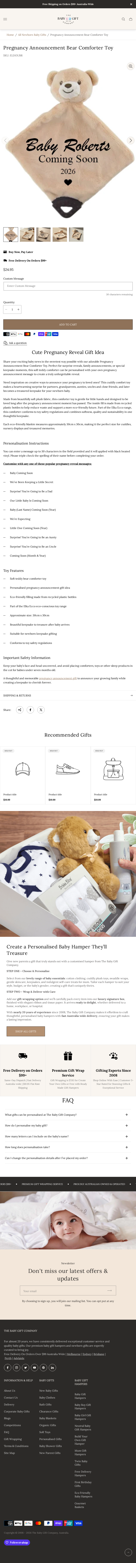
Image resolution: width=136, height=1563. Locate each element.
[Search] (123, 19)
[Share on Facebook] (30, 709)
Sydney (87, 1354)
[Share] (19, 709)
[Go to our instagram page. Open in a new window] (16, 1367)
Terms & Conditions (16, 1446)
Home (10, 34)
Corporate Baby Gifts (17, 1411)
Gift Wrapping (13, 1439)
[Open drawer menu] (5, 19)
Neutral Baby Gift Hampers (83, 1427)
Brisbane (99, 1354)
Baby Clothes (47, 1397)
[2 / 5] (27, 234)
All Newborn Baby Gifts (32, 34)
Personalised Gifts (50, 1439)
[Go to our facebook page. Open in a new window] (7, 1367)
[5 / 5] (76, 234)
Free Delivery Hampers (83, 1473)
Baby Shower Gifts (50, 1446)
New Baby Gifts (48, 1390)
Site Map (9, 1453)
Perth (8, 1358)
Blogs (7, 1418)
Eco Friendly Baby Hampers (83, 1494)
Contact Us (11, 1397)
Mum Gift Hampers (80, 1452)
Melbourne (74, 1354)
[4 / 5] (59, 234)
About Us (9, 1390)
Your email (29, 1291)
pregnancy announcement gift (58, 678)
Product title (10, 794)
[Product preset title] (22, 769)
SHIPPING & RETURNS (17, 695)
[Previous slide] (5, 140)
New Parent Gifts (49, 1453)
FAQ (6, 1432)
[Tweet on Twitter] (41, 709)
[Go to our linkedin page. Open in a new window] (52, 1367)
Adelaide (19, 1358)
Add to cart (68, 324)
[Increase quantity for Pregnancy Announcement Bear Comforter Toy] (18, 309)
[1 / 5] (10, 234)
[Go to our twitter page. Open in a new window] (25, 1367)
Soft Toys (44, 1432)
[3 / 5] (43, 234)
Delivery (9, 1404)
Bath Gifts (45, 1404)
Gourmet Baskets (80, 1505)
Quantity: (9, 302)
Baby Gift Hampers (80, 1396)
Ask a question (18, 343)
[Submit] (111, 1290)
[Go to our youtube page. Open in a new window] (34, 1367)
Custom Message (13, 278)
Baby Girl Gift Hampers (83, 1417)
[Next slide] (130, 140)
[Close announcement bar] (131, 4)
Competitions (12, 1425)
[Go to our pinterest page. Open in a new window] (43, 1367)
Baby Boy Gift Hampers (83, 1406)
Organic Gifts (47, 1425)
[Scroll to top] (128, 1552)
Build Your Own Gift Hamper (81, 1440)
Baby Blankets (47, 1418)
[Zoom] (130, 66)
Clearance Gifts (48, 1411)
